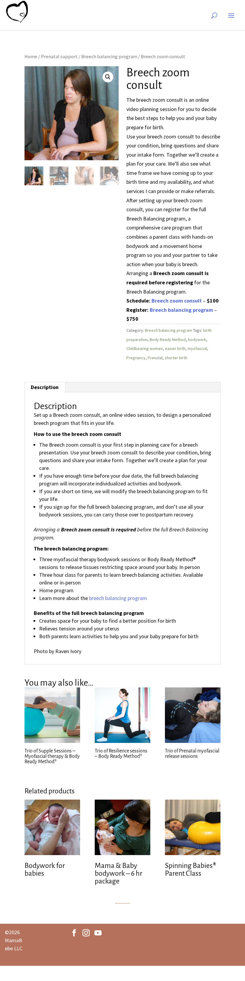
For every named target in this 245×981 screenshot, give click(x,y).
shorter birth (176, 357)
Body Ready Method (168, 339)
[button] (107, 77)
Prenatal (155, 357)
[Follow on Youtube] (98, 933)
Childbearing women (144, 348)
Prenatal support (59, 56)
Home (30, 56)
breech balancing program (118, 598)
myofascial (197, 348)
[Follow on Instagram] (86, 933)
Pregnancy (136, 357)
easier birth (175, 348)
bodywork (197, 339)
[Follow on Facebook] (74, 933)
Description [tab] (45, 387)
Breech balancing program (109, 56)
